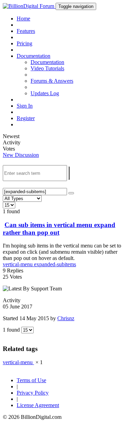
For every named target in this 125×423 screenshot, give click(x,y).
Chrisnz (65, 318)
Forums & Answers (52, 81)
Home (23, 18)
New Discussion (21, 155)
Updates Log (45, 93)
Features (26, 31)
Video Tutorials (47, 68)
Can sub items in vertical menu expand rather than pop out (59, 228)
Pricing (24, 43)
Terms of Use (31, 380)
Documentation (47, 62)
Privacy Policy (33, 393)
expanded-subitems (55, 264)
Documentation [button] (33, 56)
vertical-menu (18, 264)
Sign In (25, 106)
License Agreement (38, 405)
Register (26, 118)
